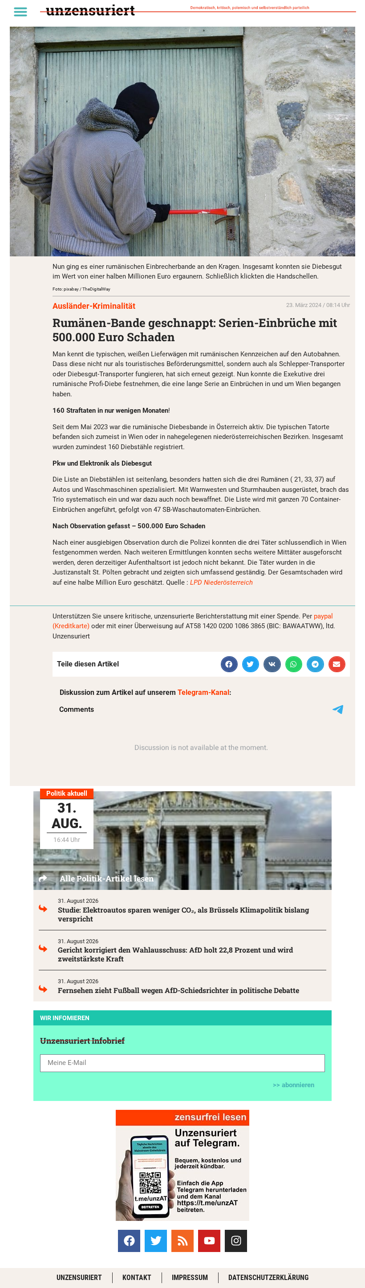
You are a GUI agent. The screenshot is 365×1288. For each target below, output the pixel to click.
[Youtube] (209, 1241)
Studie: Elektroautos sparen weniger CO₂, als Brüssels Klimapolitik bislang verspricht (183, 914)
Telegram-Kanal (203, 692)
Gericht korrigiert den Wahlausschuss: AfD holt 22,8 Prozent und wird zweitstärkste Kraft (175, 954)
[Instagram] (236, 1241)
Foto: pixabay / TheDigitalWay (81, 289)
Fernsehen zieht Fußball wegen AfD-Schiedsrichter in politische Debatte (178, 990)
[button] (20, 11)
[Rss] (182, 1241)
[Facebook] (129, 1241)
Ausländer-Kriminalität (94, 306)
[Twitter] (156, 1241)
